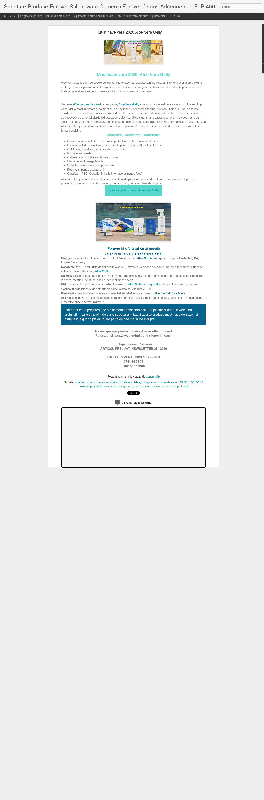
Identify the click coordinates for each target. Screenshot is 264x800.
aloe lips (92, 382)
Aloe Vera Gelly (128, 104)
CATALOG (175, 16)
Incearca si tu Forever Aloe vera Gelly (133, 190)
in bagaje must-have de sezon (159, 382)
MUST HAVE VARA (191, 382)
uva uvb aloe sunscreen (149, 386)
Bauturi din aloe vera (57, 16)
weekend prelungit (176, 386)
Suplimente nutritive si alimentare (93, 16)
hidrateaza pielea (129, 382)
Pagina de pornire (31, 16)
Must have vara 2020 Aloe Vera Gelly (130, 32)
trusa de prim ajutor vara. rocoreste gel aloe (106, 386)
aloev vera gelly (107, 382)
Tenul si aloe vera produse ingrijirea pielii (141, 16)
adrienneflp (153, 376)
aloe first (80, 382)
